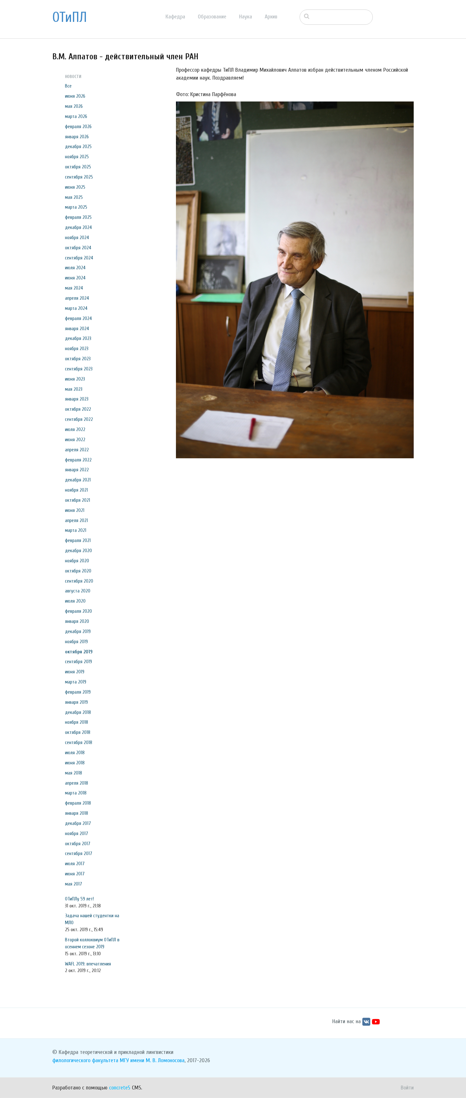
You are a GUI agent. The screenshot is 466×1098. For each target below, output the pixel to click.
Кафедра (175, 16)
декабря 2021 (78, 480)
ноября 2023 (76, 348)
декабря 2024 (78, 227)
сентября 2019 (78, 661)
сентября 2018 (78, 742)
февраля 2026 (78, 126)
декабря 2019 (78, 631)
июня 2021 (74, 510)
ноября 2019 (76, 641)
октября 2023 (78, 359)
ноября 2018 (76, 722)
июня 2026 (75, 96)
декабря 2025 (78, 146)
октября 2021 (77, 500)
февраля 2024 (78, 318)
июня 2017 (75, 874)
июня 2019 (74, 672)
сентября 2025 (79, 177)
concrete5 (119, 1087)
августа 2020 (77, 591)
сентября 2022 (79, 419)
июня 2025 (75, 187)
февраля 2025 (78, 217)
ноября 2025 (77, 157)
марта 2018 (76, 793)
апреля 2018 (76, 783)
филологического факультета (85, 1060)
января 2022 (77, 470)
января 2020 (77, 621)
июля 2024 (75, 268)
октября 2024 (78, 248)
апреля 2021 (76, 520)
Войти (407, 1087)
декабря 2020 (78, 550)
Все (68, 86)
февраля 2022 (78, 460)
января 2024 (77, 328)
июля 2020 (75, 601)
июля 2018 (75, 752)
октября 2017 (77, 843)
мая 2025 (74, 197)
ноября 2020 (77, 561)
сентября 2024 (79, 258)
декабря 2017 (78, 823)
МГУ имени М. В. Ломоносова (152, 1060)
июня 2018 (75, 763)
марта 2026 (76, 116)
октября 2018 (77, 732)
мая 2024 (74, 288)
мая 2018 (73, 773)
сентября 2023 (79, 369)
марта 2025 (76, 207)
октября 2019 (79, 652)
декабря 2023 (78, 338)
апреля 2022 (77, 450)
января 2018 (76, 813)
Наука (245, 16)
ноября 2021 (76, 490)
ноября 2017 (76, 833)
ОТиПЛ (69, 17)
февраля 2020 (78, 611)
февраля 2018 (78, 803)
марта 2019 (75, 682)
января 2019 (76, 702)
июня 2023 (75, 379)
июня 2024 (75, 278)
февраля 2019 (78, 692)
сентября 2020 (79, 581)
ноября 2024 (77, 237)
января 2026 (77, 137)
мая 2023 (73, 389)
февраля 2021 (78, 540)
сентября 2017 (78, 853)
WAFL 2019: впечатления (88, 964)
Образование (212, 16)
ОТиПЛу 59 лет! (79, 899)
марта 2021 (75, 530)
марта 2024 (76, 308)
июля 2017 (75, 863)
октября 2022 (78, 409)
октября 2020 (78, 571)
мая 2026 (74, 106)
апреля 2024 (77, 298)
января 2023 (76, 399)
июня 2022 (75, 439)
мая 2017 (73, 884)
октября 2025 (78, 167)
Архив (271, 16)
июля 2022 (75, 429)
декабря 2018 (78, 712)
